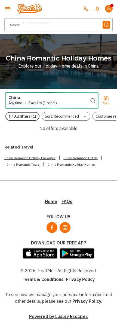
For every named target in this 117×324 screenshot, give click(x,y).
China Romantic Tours (23, 164)
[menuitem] (97, 8)
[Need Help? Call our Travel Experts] (86, 9)
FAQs (66, 201)
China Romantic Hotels (80, 158)
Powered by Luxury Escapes (58, 316)
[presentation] (58, 25)
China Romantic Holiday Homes (71, 164)
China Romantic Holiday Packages (30, 158)
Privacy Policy (80, 279)
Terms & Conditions (43, 279)
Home (51, 201)
